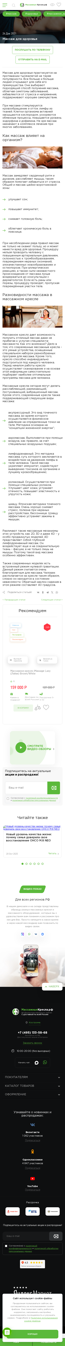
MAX (16, 1342)
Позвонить (48, 1342)
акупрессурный (19, 413)
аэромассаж (16, 438)
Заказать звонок (32, 1043)
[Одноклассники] (43, 592)
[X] (52, 592)
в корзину (23, 708)
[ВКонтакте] (38, 592)
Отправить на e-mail (32, 60)
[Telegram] (48, 592)
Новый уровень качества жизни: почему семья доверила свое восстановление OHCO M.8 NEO (29, 837)
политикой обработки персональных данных (34, 800)
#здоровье (31, 14)
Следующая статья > (51, 600)
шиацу (12, 504)
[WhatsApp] (57, 592)
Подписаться (32, 1141)
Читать (52, 854)
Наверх (54, 987)
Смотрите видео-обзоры (39, 747)
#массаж (11, 14)
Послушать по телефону (32, 50)
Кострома (34, 1023)
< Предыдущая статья (13, 600)
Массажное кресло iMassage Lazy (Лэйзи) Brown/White (30, 672)
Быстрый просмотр (18, 660)
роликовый (16, 482)
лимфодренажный (20, 454)
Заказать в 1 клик (47, 660)
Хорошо (33, 1334)
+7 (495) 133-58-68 (32, 1032)
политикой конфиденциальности (42, 798)
